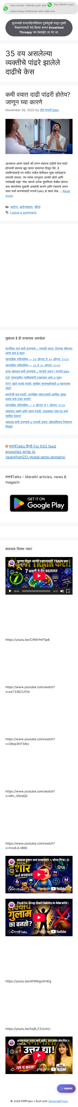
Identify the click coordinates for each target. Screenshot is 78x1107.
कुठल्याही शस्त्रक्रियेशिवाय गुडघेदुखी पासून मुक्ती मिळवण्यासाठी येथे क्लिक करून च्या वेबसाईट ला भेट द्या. (39, 27)
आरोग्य (14, 207)
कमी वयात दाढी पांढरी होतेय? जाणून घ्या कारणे (37, 98)
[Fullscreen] (68, 591)
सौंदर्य (37, 207)
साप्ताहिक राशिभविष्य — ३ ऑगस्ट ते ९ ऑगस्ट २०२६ (35, 405)
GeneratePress (58, 1101)
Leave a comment (23, 212)
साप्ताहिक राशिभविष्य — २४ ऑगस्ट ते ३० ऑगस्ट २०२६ (37, 359)
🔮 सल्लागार (66, 1088)
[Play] (10, 591)
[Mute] (62, 591)
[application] (39, 575)
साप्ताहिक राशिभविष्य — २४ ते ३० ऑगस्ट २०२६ (32, 365)
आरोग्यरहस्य (25, 207)
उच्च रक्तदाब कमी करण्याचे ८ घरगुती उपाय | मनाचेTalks (37, 371)
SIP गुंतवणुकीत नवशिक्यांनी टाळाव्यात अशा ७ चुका (33, 377)
